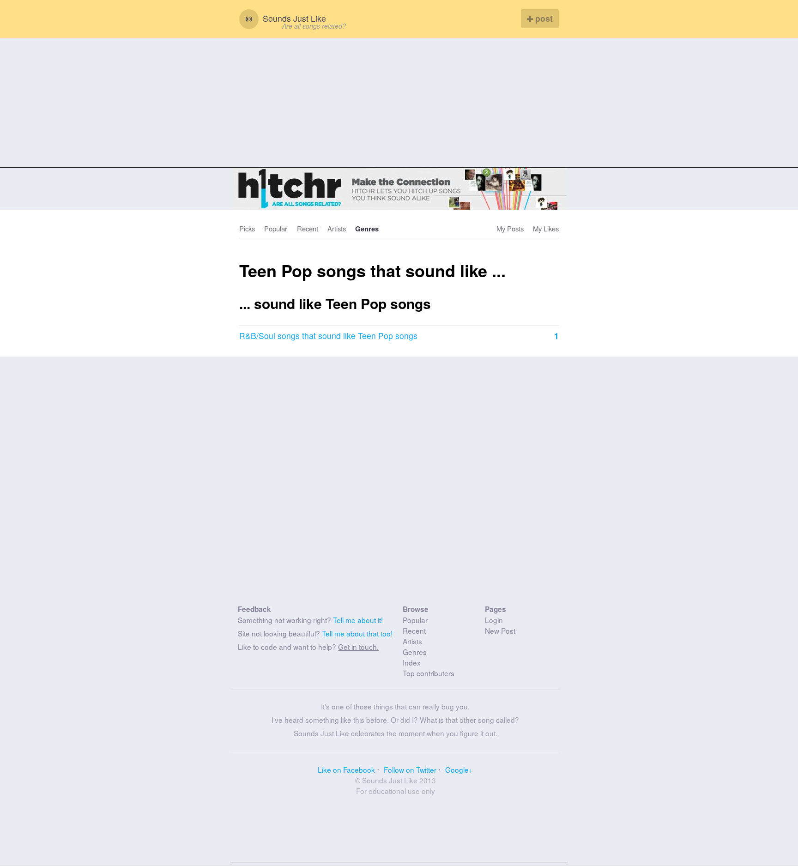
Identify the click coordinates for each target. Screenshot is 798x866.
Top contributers (428, 673)
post (543, 18)
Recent (307, 228)
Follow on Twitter (410, 769)
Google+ (459, 769)
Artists (336, 228)
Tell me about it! (358, 620)
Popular (275, 228)
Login (494, 620)
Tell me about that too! (357, 633)
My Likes (546, 228)
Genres (367, 229)
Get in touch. (358, 647)
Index (412, 662)
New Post (500, 630)
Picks (247, 228)
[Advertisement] (399, 103)
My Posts (510, 228)
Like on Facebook (346, 769)
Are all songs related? (314, 25)
